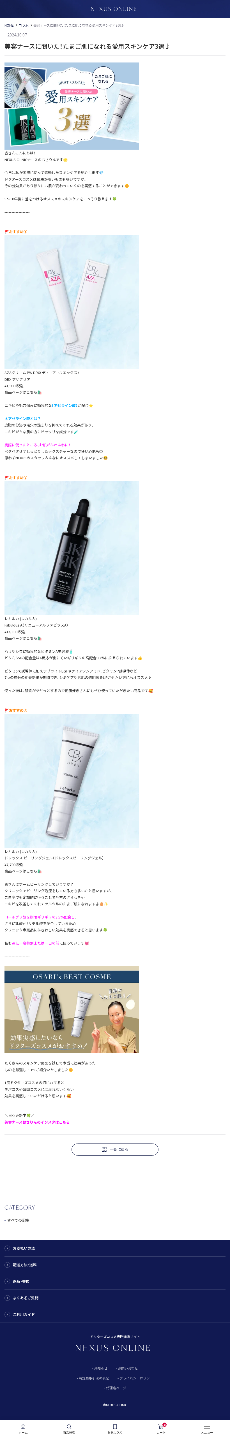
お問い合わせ (128, 1368)
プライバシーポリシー (136, 1378)
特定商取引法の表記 (94, 1378)
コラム (24, 25)
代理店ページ (116, 1387)
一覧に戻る (119, 1149)
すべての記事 (18, 1220)
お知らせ (100, 1368)
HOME (9, 25)
